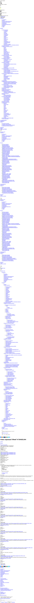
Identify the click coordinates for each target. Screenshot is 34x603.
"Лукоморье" (6, 35)
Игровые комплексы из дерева (8, 86)
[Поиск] (1, 130)
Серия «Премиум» (6, 64)
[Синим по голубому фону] (0, 7)
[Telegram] (9, 437)
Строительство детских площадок (7, 125)
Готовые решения (3, 120)
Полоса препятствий (5, 118)
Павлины (5, 110)
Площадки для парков (7, 44)
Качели (5, 47)
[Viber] (5, 437)
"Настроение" (6, 37)
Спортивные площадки (5, 58)
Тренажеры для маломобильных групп (10, 92)
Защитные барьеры (7, 78)
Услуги (1, 586)
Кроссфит (3, 94)
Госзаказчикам (4, 23)
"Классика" (5, 33)
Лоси (4, 106)
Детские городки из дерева (8, 85)
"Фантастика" (6, 39)
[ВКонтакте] (0, 437)
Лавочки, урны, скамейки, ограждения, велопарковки (10, 73)
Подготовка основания (5, 123)
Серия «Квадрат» (6, 65)
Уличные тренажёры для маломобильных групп (11, 71)
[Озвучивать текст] (0, 13)
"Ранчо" (5, 38)
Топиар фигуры (4, 102)
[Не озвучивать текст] (0, 14)
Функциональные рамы (7, 95)
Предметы (5, 111)
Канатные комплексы (5, 93)
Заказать (3, 468)
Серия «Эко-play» (6, 100)
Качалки (5, 49)
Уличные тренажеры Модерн (8, 72)
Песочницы (5, 51)
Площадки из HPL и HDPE (6, 96)
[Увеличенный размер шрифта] (1, 3)
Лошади (5, 107)
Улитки (5, 117)
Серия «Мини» (6, 66)
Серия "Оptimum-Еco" (7, 57)
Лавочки (5, 74)
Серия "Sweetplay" (6, 56)
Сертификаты (4, 19)
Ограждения (6, 77)
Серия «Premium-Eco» (7, 97)
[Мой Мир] (3, 437)
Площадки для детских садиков (7, 55)
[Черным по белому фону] (0, 5)
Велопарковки (6, 76)
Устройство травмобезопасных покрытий (6, 589)
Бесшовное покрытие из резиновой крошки (10, 82)
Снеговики (5, 115)
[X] (4, 437)
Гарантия (3, 473)
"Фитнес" (5, 40)
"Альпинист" (6, 30)
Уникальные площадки (5, 45)
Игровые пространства (5, 90)
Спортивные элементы (7, 60)
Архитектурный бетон (5, 87)
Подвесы (5, 50)
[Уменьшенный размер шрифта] (0, 1)
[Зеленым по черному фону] (0, 9)
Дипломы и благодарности (6, 136)
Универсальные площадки (8, 59)
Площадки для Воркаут (5, 62)
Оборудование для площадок (4, 582)
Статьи (3, 26)
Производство (4, 22)
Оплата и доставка (5, 472)
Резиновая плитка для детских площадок (10, 83)
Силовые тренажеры (7, 70)
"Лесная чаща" (6, 34)
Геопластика (4, 88)
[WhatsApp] (7, 437)
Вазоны (5, 79)
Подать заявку (3, 17)
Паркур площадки (6, 61)
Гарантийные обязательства (6, 24)
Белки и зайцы (6, 104)
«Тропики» (5, 43)
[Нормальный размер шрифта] (1, 2)
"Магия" (5, 36)
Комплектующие (6, 54)
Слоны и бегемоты (7, 114)
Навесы (1, 583)
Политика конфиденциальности (7, 21)
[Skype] (8, 437)
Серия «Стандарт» (6, 63)
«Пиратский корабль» (7, 41)
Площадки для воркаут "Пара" (8, 91)
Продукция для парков (5, 101)
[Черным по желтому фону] (0, 8)
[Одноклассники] (2, 437)
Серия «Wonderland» (7, 99)
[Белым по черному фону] (0, 6)
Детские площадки (5, 29)
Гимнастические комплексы (6, 89)
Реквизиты (3, 25)
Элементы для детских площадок (7, 46)
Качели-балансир (6, 53)
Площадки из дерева (5, 84)
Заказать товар (3, 491)
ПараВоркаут (6, 67)
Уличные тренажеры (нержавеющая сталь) (10, 69)
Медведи (5, 108)
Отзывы (3, 140)
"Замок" (5, 32)
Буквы (5, 105)
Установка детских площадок (6, 124)
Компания (2, 18)
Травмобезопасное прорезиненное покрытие (9, 81)
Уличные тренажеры (5, 68)
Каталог (1, 28)
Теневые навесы (4, 80)
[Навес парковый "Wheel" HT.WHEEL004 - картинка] (8, 452)
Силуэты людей (6, 113)
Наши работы (2, 593)
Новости (3, 20)
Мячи (5, 109)
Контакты (2, 127)
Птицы (5, 112)
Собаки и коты (6, 116)
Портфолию (2, 121)
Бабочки (5, 103)
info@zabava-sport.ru (3, 595)
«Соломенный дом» (7, 42)
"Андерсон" (6, 31)
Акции (1, 128)
